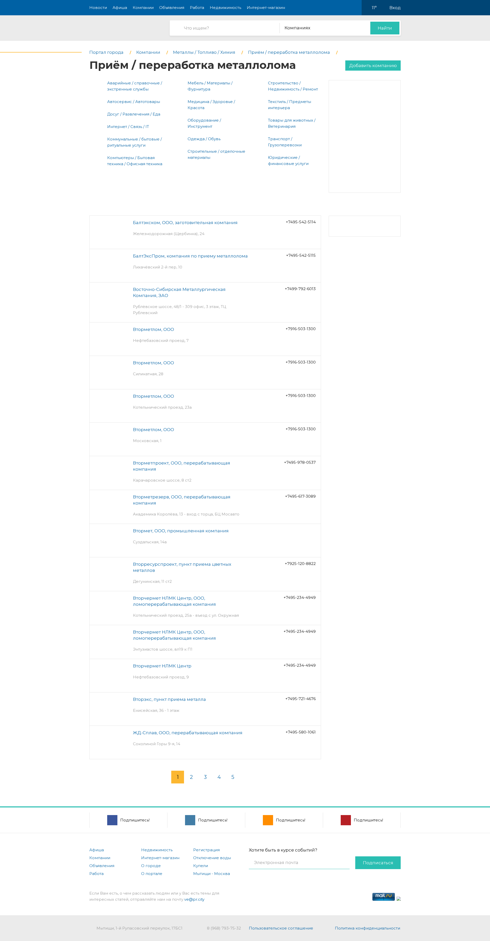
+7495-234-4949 (300, 597)
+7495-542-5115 (301, 255)
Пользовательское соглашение (281, 928)
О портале (151, 873)
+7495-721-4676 (300, 698)
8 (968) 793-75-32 (224, 928)
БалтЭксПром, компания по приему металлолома (190, 256)
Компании (143, 7)
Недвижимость (225, 7)
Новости (98, 7)
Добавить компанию (373, 65)
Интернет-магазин (266, 7)
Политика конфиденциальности (367, 928)
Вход (395, 7)
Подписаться (378, 862)
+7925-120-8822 (300, 563)
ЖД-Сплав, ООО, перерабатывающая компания (187, 732)
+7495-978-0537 (300, 462)
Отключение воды (212, 857)
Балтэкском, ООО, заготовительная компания (185, 222)
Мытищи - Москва (211, 873)
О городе (151, 865)
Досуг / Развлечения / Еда (133, 114)
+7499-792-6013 (300, 288)
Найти (385, 28)
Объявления (171, 7)
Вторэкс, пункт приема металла (169, 699)
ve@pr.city (194, 899)
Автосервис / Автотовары (133, 101)
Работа (197, 7)
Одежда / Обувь (204, 138)
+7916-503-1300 (301, 328)
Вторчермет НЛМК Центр (162, 665)
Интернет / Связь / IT (128, 126)
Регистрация (206, 849)
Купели (200, 865)
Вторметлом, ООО (153, 329)
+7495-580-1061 (301, 732)
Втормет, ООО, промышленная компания (181, 530)
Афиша (120, 7)
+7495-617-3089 (300, 496)
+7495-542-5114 (301, 222)
